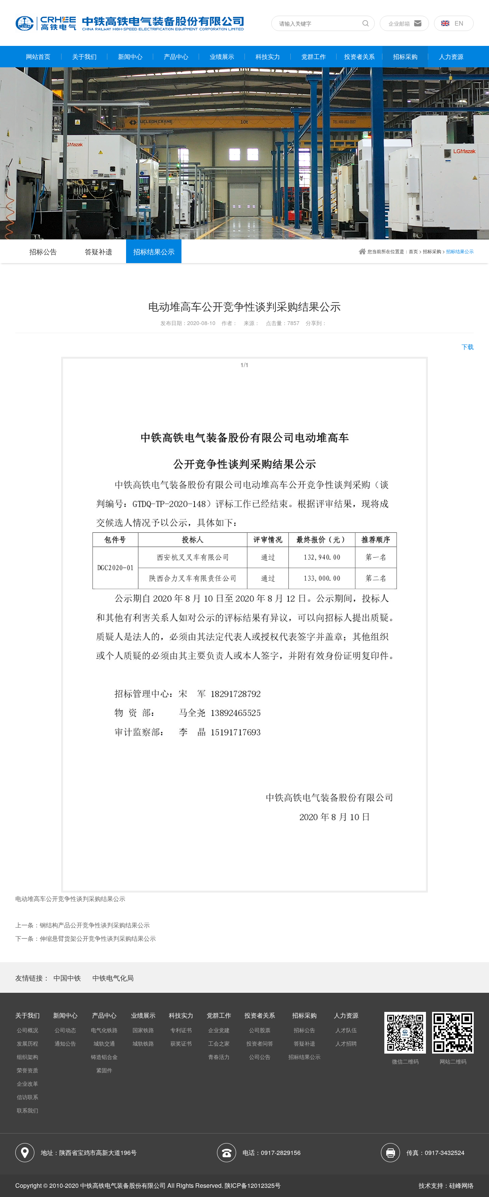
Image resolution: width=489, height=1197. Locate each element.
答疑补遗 (98, 251)
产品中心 (176, 56)
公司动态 (65, 1030)
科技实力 (268, 56)
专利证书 (181, 1030)
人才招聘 (346, 1043)
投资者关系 (359, 56)
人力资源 (451, 56)
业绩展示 (222, 56)
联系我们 (27, 1110)
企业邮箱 (399, 23)
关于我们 (84, 56)
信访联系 (27, 1097)
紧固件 (104, 1070)
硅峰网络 (461, 1185)
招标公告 (43, 251)
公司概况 (27, 1030)
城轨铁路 (143, 1043)
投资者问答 (259, 1043)
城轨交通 (104, 1043)
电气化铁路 (104, 1030)
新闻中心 (130, 56)
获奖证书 (181, 1043)
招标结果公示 (154, 251)
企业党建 (219, 1030)
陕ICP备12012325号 (253, 1185)
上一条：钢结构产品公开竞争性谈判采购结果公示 (82, 925)
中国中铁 (67, 977)
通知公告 (65, 1043)
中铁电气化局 (113, 977)
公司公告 (259, 1056)
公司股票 (259, 1030)
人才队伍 (346, 1030)
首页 (413, 251)
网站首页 (38, 56)
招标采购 (405, 56)
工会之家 (219, 1043)
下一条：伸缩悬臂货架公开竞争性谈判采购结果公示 (85, 938)
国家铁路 (143, 1030)
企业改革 (27, 1083)
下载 (467, 346)
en (459, 23)
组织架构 (27, 1056)
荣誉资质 (27, 1070)
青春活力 (219, 1056)
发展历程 (27, 1043)
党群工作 (313, 56)
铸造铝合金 (104, 1056)
